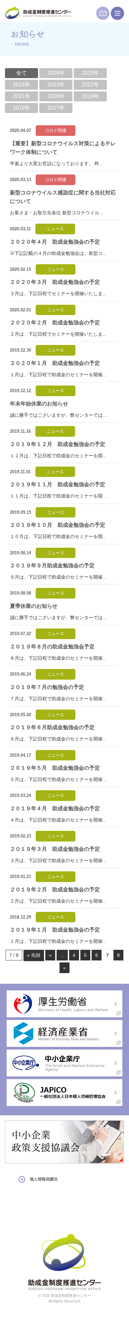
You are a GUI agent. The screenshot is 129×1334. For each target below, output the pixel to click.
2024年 (21, 84)
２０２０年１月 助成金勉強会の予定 (55, 363)
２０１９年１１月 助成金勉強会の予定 (57, 484)
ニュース (55, 228)
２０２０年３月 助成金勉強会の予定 (55, 282)
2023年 (55, 84)
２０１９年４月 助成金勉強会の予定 (55, 808)
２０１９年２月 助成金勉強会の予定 (55, 889)
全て (21, 73)
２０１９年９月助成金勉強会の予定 (52, 565)
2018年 (21, 108)
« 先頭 (33, 955)
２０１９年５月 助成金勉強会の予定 (55, 768)
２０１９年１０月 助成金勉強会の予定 (57, 525)
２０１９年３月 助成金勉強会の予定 (55, 849)
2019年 (90, 96)
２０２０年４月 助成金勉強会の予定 (55, 242)
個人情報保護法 (44, 1179)
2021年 (21, 96)
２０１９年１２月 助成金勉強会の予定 (57, 444)
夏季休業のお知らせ (34, 606)
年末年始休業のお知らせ (39, 403)
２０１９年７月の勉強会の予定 (47, 687)
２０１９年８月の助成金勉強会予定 (52, 646)
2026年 (55, 73)
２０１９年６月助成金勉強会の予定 (52, 727)
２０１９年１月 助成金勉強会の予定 (55, 930)
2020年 (55, 96)
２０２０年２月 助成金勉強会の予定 (55, 322)
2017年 (55, 108)
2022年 (90, 84)
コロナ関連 (55, 130)
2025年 (90, 73)
